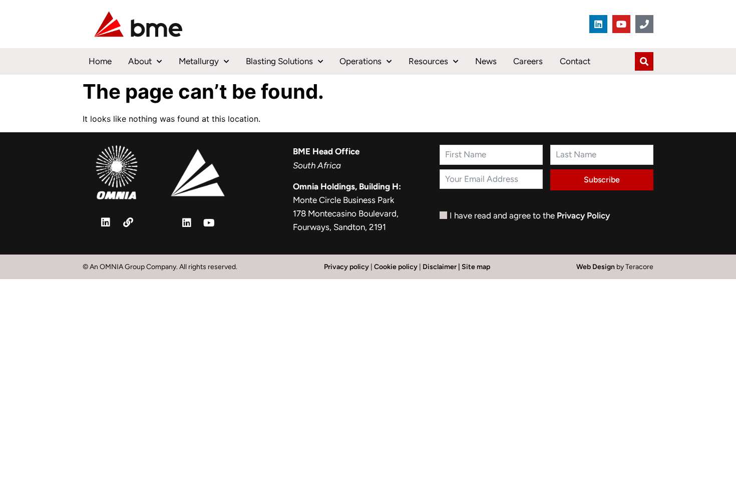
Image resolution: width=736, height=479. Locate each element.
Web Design (596, 267)
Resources (428, 61)
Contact (575, 61)
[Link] (128, 222)
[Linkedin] (598, 24)
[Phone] (644, 24)
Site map (476, 267)
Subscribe (602, 179)
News (486, 61)
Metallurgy (199, 61)
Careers (528, 61)
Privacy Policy (583, 215)
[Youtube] (621, 24)
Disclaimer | (442, 267)
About (140, 61)
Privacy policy (346, 267)
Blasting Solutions (279, 61)
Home (100, 61)
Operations (360, 61)
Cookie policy (396, 267)
